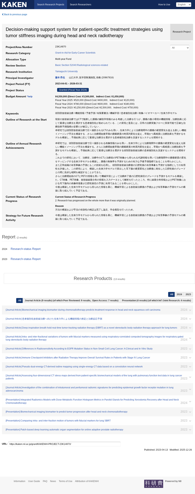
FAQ (45, 481)
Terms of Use (65, 481)
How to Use (164, 4)
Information (19, 481)
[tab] (99, 278)
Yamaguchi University (66, 71)
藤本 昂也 (60, 77)
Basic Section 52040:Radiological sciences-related (81, 65)
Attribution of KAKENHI (87, 481)
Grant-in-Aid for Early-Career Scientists (75, 52)
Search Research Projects (50, 4)
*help (29, 96)
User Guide (34, 481)
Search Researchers (80, 4)
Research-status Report (26, 248)
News (53, 481)
